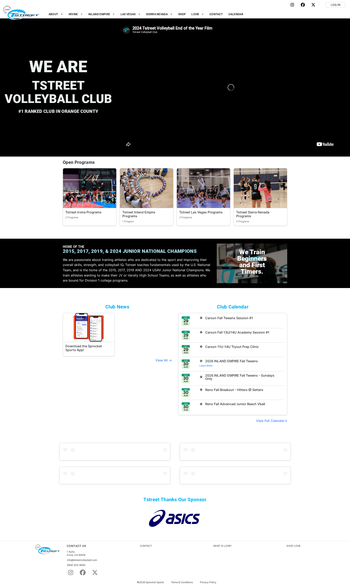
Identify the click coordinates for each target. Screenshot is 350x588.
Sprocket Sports (155, 582)
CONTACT (146, 545)
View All (162, 360)
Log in (335, 4)
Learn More (206, 365)
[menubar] (146, 14)
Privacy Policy (208, 582)
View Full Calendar (270, 421)
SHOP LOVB (293, 545)
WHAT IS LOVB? (222, 545)
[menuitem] (56, 14)
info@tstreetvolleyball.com (82, 560)
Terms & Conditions (182, 582)
